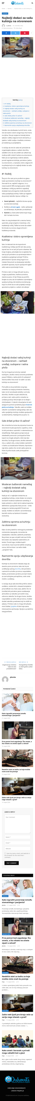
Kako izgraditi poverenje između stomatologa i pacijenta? (14, 714)
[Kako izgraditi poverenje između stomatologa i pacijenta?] (17, 702)
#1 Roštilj (7, 104)
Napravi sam (6, 934)
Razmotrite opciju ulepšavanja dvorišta (16, 125)
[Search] (32, 3)
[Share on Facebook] (6, 33)
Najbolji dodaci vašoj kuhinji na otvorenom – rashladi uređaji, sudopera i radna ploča (16, 111)
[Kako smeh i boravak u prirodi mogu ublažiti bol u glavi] (17, 1039)
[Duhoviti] (17, 3)
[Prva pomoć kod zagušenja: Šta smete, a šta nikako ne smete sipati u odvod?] (17, 730)
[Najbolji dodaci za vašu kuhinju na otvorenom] (17, 47)
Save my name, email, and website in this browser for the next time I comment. (17, 855)
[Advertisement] (17, 77)
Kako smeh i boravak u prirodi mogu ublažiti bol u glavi (16, 1051)
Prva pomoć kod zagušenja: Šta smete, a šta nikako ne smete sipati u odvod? (17, 742)
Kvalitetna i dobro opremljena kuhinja (16, 106)
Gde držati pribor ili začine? (12, 116)
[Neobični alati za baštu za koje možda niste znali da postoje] (17, 758)
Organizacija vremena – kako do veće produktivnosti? (9, 667)
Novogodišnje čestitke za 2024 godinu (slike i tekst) (26, 667)
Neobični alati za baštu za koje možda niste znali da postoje (16, 770)
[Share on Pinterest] (24, 33)
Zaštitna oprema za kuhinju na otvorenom (17, 123)
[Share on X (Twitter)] (15, 33)
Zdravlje (5, 896)
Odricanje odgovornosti (17, 1088)
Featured (5, 972)
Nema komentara (8, 28)
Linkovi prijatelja (17, 1091)
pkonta (9, 25)
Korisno (5, 13)
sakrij (20, 100)
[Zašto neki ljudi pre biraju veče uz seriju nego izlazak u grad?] (17, 786)
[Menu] (3, 3)
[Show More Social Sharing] (31, 33)
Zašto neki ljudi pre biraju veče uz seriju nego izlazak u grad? (16, 799)
